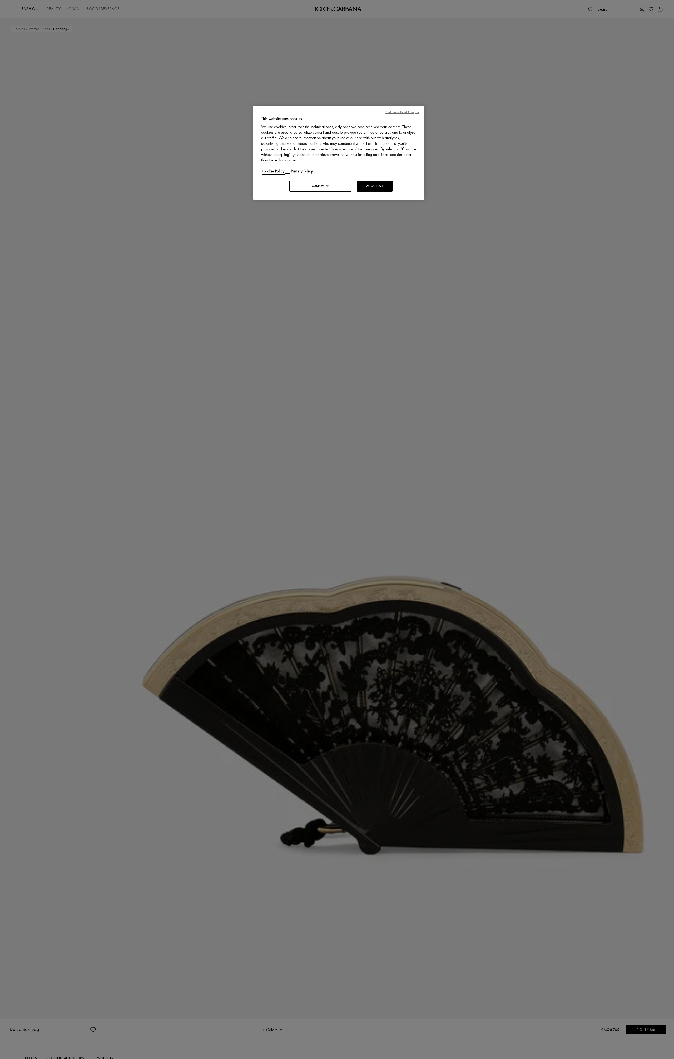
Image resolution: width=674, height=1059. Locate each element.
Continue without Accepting (402, 112)
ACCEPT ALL (375, 186)
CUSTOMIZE (320, 186)
